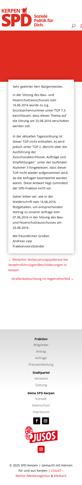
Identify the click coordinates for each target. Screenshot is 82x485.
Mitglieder (41, 345)
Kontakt (41, 399)
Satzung (41, 385)
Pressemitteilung (41, 365)
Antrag (41, 351)
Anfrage (41, 358)
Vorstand (41, 378)
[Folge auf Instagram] (45, 420)
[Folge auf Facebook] (36, 420)
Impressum (41, 412)
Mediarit (60, 476)
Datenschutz (41, 405)
